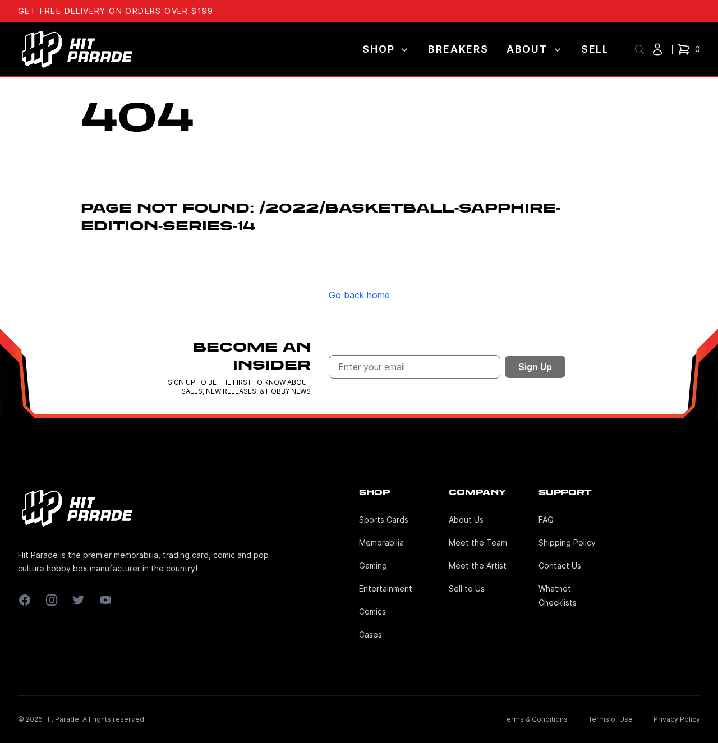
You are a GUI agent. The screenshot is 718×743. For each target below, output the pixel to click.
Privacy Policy (676, 719)
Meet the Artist (478, 565)
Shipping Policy (567, 542)
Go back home (359, 295)
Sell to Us (467, 588)
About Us (466, 519)
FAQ (546, 519)
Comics (372, 611)
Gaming (373, 565)
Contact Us (559, 565)
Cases (370, 634)
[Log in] (657, 49)
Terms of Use (610, 719)
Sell (595, 49)
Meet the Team (478, 542)
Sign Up (535, 366)
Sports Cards (383, 519)
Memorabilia (381, 542)
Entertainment (385, 588)
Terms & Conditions (535, 719)
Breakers (458, 49)
